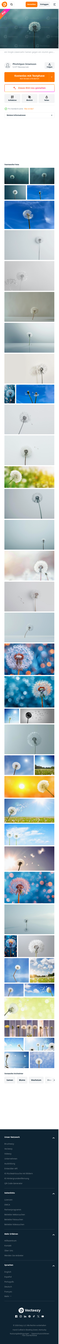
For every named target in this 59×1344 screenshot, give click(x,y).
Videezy (7, 1306)
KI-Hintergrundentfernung (16, 1330)
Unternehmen (10, 1311)
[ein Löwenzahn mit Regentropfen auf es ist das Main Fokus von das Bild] (29, 960)
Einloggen (44, 4)
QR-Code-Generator (13, 1335)
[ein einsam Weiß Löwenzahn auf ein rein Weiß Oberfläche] (29, 354)
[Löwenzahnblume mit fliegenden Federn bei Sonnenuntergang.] (29, 859)
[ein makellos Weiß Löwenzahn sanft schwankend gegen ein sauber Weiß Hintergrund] (29, 455)
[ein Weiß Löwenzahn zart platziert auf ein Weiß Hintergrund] (29, 486)
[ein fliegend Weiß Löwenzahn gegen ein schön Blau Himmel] (18, 208)
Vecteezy (8, 1301)
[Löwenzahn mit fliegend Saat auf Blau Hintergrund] (9, 410)
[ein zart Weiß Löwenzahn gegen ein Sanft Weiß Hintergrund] (29, 261)
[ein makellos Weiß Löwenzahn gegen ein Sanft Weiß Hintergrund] (29, 601)
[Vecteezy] (4, 4)
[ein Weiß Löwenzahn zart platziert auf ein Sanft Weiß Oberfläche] (29, 323)
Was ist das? (29, 109)
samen (10, 1232)
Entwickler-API (11, 1320)
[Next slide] (48, 1232)
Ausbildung (9, 1315)
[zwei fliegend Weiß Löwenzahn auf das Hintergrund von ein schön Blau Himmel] (23, 430)
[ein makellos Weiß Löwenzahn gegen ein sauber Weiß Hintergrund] (29, 385)
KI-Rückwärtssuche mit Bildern (18, 1325)
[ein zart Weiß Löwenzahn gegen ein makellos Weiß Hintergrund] (29, 791)
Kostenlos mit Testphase (29, 77)
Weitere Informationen (16, 114)
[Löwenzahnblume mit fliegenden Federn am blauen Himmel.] (11, 751)
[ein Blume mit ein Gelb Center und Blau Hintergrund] (10, 1018)
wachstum (36, 1232)
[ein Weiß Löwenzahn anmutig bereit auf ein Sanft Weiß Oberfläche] (29, 540)
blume (22, 1232)
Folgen (49, 67)
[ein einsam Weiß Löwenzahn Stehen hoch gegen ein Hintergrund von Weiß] (29, 571)
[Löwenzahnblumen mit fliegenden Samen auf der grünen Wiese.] (29, 513)
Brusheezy (9, 1296)
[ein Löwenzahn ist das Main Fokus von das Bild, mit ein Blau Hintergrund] (29, 727)
